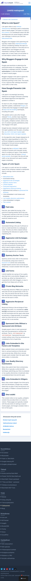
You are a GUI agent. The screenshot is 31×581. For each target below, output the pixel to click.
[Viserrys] (2, 569)
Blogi (3, 508)
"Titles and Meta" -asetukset (10, 482)
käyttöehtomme (5, 571)
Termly (4, 529)
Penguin (23, 106)
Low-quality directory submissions (13, 198)
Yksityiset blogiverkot (10, 186)
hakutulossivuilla (7, 38)
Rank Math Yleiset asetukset (10, 479)
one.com (4, 517)
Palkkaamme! (6, 505)
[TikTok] (15, 569)
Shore (3, 532)
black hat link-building (10, 109)
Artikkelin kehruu (8, 426)
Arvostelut (5, 452)
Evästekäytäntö (14, 571)
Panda (9, 117)
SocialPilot (5, 535)
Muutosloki (5, 455)
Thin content (7, 202)
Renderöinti (6, 429)
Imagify (4, 523)
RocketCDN (5, 526)
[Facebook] (10, 569)
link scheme (5, 32)
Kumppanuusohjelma (8, 552)
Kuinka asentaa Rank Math (10, 473)
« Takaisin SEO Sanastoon (10, 19)
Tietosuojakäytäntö (8, 502)
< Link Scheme (5, 14)
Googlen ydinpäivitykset (9, 464)
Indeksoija (6, 432)
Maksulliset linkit (8, 176)
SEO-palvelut (6, 547)
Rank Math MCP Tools (8, 488)
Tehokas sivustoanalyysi (9, 485)
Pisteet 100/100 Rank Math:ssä (11, 476)
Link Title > (27, 14)
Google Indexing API (8, 461)
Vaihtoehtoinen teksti (10, 423)
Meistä (4, 497)
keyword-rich (6, 262)
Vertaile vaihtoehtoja (8, 558)
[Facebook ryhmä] (4, 569)
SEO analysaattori (7, 544)
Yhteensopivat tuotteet (9, 549)
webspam (16, 148)
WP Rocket (5, 520)
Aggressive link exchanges (11, 180)
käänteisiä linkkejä (21, 43)
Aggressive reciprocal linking (12, 188)
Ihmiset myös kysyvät (10, 420)
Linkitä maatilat (8, 184)
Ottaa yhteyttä (6, 500)
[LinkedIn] (13, 569)
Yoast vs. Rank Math (8, 458)
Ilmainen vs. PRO (7, 555)
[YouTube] (7, 569)
